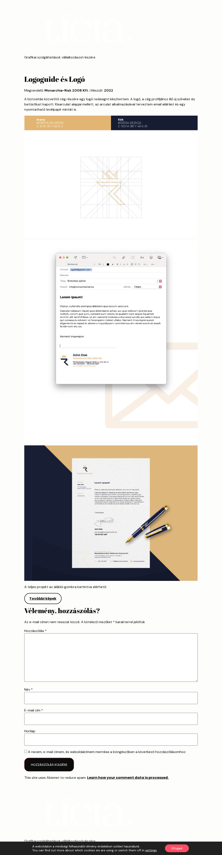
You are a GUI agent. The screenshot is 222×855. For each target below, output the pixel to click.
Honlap (29, 731)
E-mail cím (33, 710)
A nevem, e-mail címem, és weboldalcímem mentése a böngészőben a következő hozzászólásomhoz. (107, 752)
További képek (42, 598)
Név (28, 689)
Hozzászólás (35, 631)
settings (151, 850)
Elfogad (176, 848)
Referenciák (39, 64)
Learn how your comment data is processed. (128, 777)
